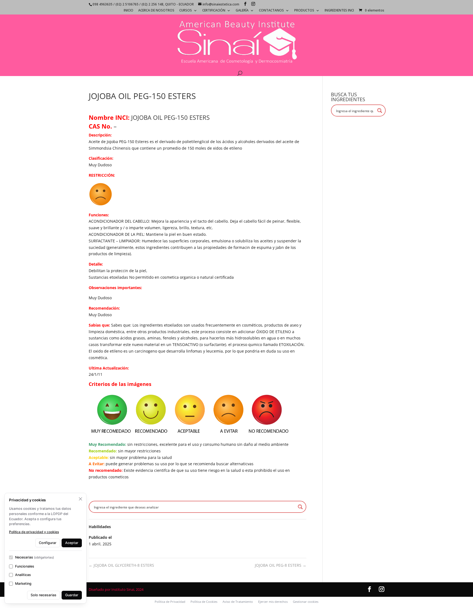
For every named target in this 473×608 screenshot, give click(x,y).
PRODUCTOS (304, 11)
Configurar (47, 543)
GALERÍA (242, 11)
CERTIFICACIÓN (213, 11)
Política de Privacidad (170, 602)
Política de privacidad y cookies (34, 532)
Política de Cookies (204, 602)
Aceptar (71, 543)
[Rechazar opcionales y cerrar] (80, 498)
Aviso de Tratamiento (238, 602)
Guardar (71, 595)
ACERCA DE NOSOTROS (156, 11)
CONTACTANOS (271, 11)
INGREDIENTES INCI (339, 11)
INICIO (128, 11)
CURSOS (185, 11)
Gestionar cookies (305, 602)
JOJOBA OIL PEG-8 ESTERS (280, 565)
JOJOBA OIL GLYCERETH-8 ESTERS (121, 565)
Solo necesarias (43, 595)
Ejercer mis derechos (273, 602)
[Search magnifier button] (300, 507)
